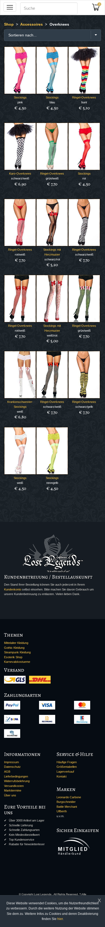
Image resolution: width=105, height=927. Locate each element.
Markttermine (12, 790)
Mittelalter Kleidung (16, 642)
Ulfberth (62, 811)
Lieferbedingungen (16, 776)
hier (60, 919)
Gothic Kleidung (14, 647)
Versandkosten (14, 785)
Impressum (11, 762)
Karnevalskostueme (17, 661)
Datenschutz (12, 766)
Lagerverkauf (65, 771)
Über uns (10, 795)
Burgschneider (66, 801)
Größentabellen (67, 766)
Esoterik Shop (13, 657)
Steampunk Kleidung (17, 652)
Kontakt (61, 776)
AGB (7, 771)
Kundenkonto (12, 589)
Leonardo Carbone (69, 797)
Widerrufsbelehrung (17, 781)
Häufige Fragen (67, 762)
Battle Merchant (67, 806)
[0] (97, 9)
